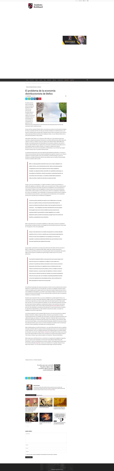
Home (27, 80)
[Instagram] (80, 1)
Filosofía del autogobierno (44, 407)
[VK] (34, 99)
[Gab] (76, 1)
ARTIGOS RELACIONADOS (31, 395)
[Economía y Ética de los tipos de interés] (45, 417)
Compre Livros (60, 80)
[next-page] (28, 426)
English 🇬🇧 (72, 80)
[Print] (37, 99)
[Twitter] (86, 1)
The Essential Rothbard (51, 389)
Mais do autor (39, 395)
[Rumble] (82, 1)
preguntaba (38, 342)
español (29, 83)
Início (26, 83)
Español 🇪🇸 (66, 80)
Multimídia (49, 80)
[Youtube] (88, 1)
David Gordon (29, 96)
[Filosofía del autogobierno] (45, 402)
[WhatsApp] (29, 99)
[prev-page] (26, 426)
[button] (87, 80)
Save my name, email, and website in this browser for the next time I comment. (42, 454)
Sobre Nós (32, 80)
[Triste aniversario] (31, 417)
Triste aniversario (28, 422)
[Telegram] (84, 1)
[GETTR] (78, 1)
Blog (44, 80)
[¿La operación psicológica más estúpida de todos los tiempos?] (60, 402)
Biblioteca (54, 80)
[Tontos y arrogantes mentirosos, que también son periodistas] (60, 417)
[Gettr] (40, 99)
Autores (40, 80)
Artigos (36, 80)
